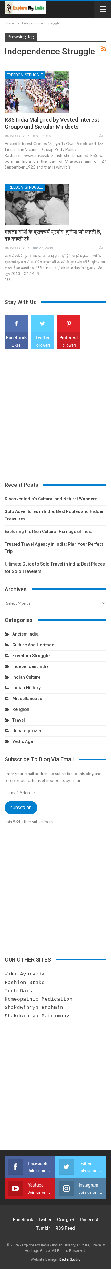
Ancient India (25, 634)
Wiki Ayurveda (25, 974)
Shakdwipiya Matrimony (37, 1016)
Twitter (45, 1219)
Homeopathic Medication (38, 999)
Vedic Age (22, 741)
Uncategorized (27, 730)
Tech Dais (18, 991)
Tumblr (43, 1228)
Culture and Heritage (33, 644)
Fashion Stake (25, 983)
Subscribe (20, 807)
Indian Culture (26, 677)
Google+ (66, 1219)
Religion (20, 709)
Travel (18, 720)
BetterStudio (69, 1259)
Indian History (26, 687)
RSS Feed (65, 1228)
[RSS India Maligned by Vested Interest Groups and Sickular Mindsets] (37, 92)
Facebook (23, 1219)
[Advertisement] (55, 415)
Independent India (30, 666)
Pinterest (89, 1219)
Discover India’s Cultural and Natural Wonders (51, 498)
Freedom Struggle (25, 75)
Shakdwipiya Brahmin (34, 1008)
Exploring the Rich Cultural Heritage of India (48, 531)
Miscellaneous (27, 698)
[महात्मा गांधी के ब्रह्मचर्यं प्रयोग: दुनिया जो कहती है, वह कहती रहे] (37, 204)
